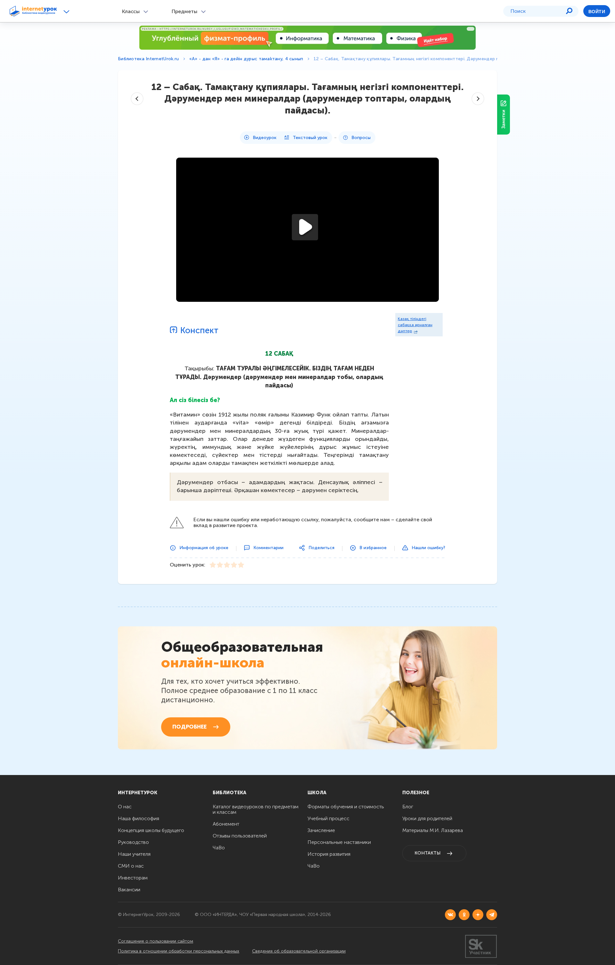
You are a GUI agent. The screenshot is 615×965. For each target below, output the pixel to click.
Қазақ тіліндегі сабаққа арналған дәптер (415, 325)
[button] (67, 11)
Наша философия (138, 818)
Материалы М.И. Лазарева (432, 830)
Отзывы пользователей (240, 835)
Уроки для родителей (427, 818)
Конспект (199, 330)
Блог (407, 806)
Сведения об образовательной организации (299, 951)
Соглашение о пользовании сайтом (155, 941)
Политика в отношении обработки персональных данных (178, 951)
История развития (329, 854)
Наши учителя (134, 854)
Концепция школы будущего (151, 830)
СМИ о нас (131, 866)
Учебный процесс (328, 818)
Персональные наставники (339, 842)
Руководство (133, 842)
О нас (125, 806)
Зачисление (321, 830)
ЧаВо (219, 847)
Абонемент (226, 824)
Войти (596, 11)
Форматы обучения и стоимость (346, 806)
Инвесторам (133, 877)
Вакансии (129, 889)
